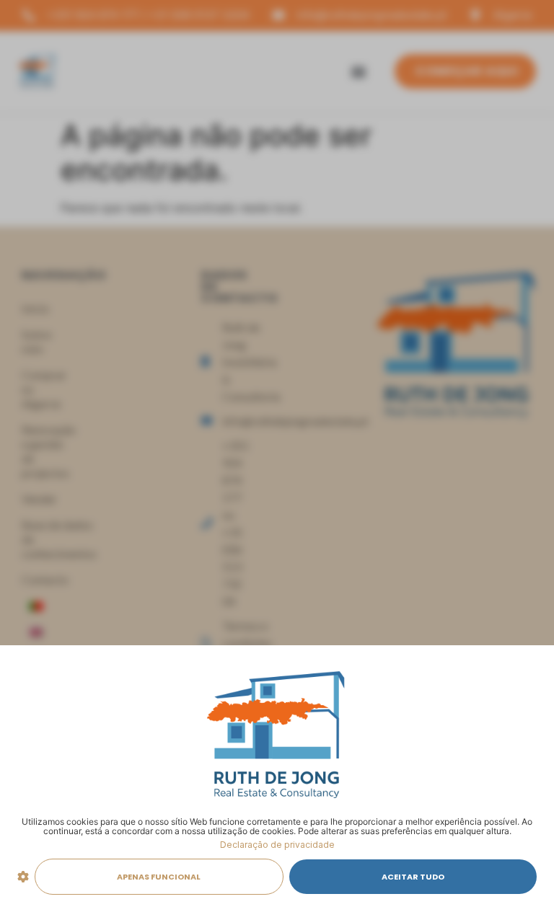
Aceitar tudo (413, 876)
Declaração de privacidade (277, 844)
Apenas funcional (159, 876)
